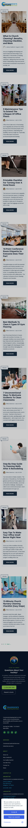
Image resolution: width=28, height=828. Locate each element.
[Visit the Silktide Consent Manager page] (22, 822)
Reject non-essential (14, 817)
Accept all (14, 812)
